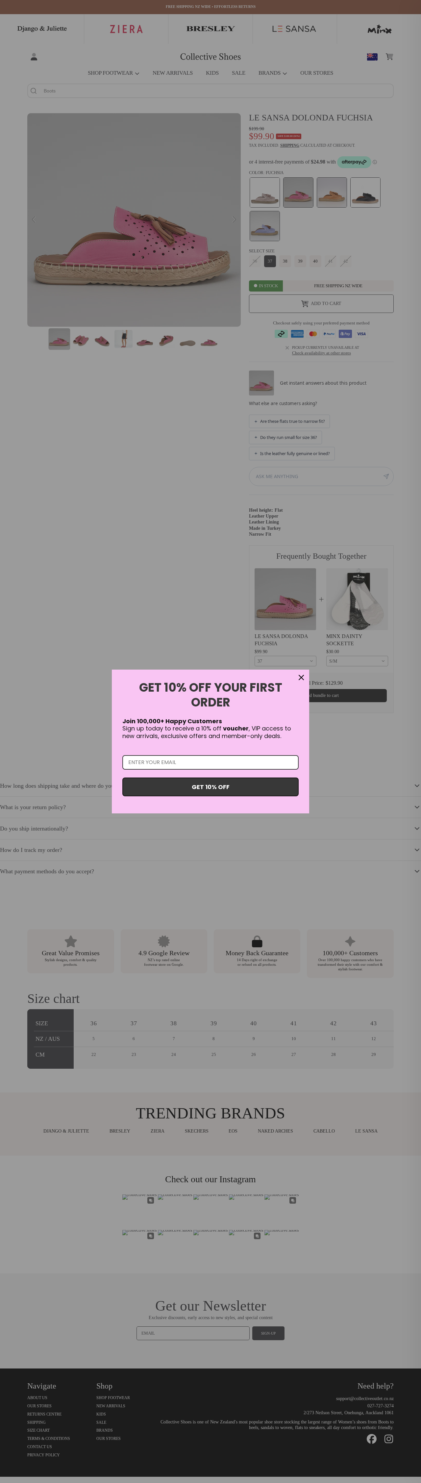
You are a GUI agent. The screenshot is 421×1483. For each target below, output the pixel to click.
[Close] (301, 677)
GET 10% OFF (211, 787)
